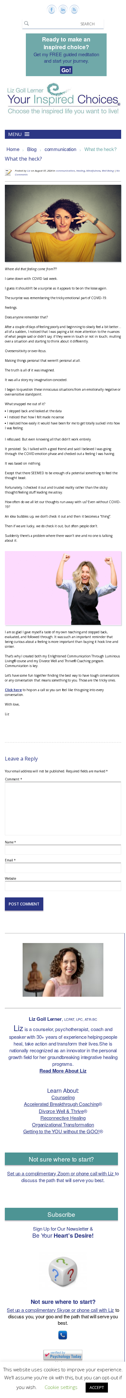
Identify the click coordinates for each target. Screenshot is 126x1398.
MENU (15, 134)
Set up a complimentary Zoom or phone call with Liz (61, 1173)
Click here (13, 690)
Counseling (63, 1097)
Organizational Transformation (63, 1124)
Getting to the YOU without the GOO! (61, 1131)
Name (10, 842)
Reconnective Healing (63, 1117)
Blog (31, 149)
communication (60, 149)
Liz (28, 170)
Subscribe (61, 1214)
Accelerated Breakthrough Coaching (61, 1103)
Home (12, 149)
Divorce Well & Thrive (61, 1111)
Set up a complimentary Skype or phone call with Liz (60, 1309)
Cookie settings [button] (61, 1387)
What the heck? (100, 149)
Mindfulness (93, 170)
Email (10, 860)
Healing (80, 170)
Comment (13, 779)
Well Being (108, 170)
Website (10, 878)
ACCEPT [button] (96, 1387)
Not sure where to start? (61, 1158)
